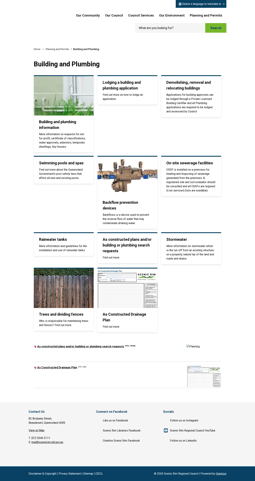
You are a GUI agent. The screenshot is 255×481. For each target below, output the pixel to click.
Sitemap (88, 473)
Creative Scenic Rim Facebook (121, 440)
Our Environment (172, 15)
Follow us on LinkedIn (183, 440)
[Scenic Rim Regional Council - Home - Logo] (50, 19)
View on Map (36, 430)
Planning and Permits (206, 15)
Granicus (221, 473)
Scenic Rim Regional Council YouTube (192, 430)
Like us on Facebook (115, 420)
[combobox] (201, 4)
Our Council (114, 15)
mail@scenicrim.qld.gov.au (47, 442)
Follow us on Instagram (184, 420)
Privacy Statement (70, 473)
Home (37, 49)
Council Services (141, 15)
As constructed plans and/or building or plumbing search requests (86, 346)
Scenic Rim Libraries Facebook (122, 430)
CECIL (99, 473)
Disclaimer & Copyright (42, 473)
